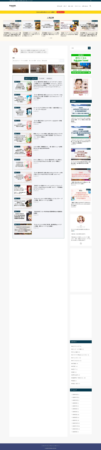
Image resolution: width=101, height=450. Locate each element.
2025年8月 (76, 403)
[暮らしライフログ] (12, 6)
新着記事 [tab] (50, 78)
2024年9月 (76, 431)
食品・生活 (76, 383)
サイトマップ (45, 445)
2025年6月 (76, 408)
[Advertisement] (81, 270)
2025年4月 (76, 411)
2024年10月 (76, 429)
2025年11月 (76, 397)
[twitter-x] (91, 1)
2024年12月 (76, 423)
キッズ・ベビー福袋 (78, 349)
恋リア (75, 369)
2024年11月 (76, 426)
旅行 (74, 372)
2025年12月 (76, 394)
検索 (13, 57)
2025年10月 (76, 400)
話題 (74, 380)
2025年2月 (76, 417)
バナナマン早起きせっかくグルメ (81, 355)
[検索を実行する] (89, 48)
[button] (4, 25)
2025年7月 (76, 406)
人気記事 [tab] (42, 78)
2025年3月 (76, 414)
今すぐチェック (60, 12)
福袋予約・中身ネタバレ (79, 377)
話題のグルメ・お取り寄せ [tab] (31, 78)
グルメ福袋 (76, 352)
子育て (75, 366)
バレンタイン (77, 357)
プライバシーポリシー (53, 445)
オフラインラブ (77, 346)
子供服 (75, 363)
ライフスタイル (77, 360)
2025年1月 (76, 420)
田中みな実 (76, 375)
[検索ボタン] (90, 6)
